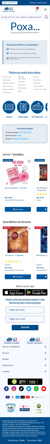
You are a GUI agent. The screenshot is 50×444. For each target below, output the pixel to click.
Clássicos (21, 82)
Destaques (7, 80)
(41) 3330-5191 (25, 132)
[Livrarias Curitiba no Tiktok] (21, 388)
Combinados (38, 86)
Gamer (36, 77)
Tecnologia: (34, 440)
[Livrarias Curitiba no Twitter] (28, 388)
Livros (9, 117)
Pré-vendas (7, 77)
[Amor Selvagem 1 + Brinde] (18, 172)
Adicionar (18, 209)
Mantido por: (16, 440)
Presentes (37, 80)
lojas (19, 91)
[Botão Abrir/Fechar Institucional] (45, 346)
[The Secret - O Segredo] (18, 240)
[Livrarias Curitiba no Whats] (36, 388)
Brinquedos (22, 88)
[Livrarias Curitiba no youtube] (43, 388)
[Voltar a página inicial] (8, 9)
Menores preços (9, 83)
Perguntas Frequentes (19, 139)
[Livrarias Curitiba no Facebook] (6, 388)
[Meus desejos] (29, 161)
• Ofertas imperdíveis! (38, 3)
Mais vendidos (8, 89)
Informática (7, 92)
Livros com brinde (40, 89)
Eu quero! (25, 327)
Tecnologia (37, 117)
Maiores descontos (22, 78)
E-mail (18, 135)
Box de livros (7, 86)
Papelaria (21, 85)
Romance (36, 83)
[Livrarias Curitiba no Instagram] (13, 388)
